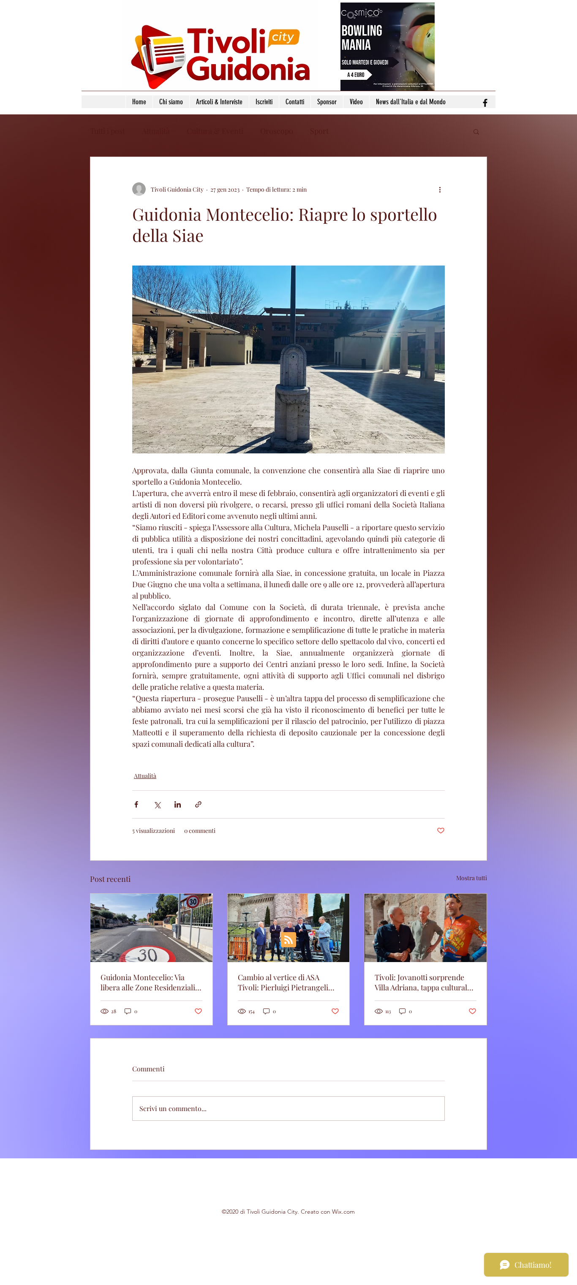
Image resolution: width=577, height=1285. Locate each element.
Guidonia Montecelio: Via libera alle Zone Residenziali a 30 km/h (151, 982)
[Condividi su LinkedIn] (178, 804)
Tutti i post (107, 131)
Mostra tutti (471, 878)
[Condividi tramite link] (198, 804)
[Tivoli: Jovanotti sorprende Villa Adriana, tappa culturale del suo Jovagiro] (426, 928)
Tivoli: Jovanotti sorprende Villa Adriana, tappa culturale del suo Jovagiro (423, 982)
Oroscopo (276, 131)
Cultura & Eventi (215, 131)
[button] (476, 131)
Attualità (156, 131)
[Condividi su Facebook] (136, 804)
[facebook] (485, 103)
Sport (319, 131)
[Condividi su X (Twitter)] (157, 804)
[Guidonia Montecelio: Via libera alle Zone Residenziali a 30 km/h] (151, 928)
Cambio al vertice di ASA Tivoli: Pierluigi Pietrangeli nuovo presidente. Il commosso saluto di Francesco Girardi (283, 982)
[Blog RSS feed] (288, 940)
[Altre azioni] (440, 189)
